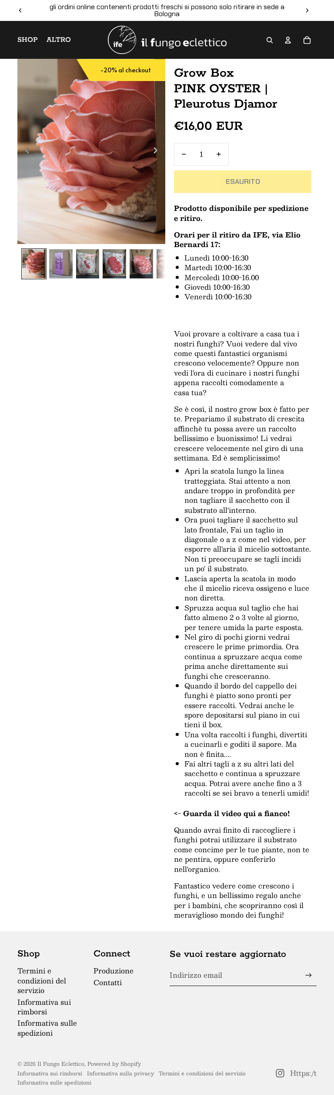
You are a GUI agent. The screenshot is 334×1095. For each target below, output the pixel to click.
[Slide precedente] (20, 10)
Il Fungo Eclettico (60, 1063)
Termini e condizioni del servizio (41, 980)
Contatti (108, 982)
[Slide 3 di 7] (88, 263)
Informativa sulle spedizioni (47, 1027)
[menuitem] (59, 40)
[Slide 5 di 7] (141, 263)
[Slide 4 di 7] (114, 263)
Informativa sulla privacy (120, 1073)
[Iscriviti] (309, 975)
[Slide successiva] (307, 10)
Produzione (114, 970)
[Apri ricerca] (269, 40)
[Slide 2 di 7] (61, 263)
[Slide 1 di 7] (34, 263)
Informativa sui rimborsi (44, 1006)
